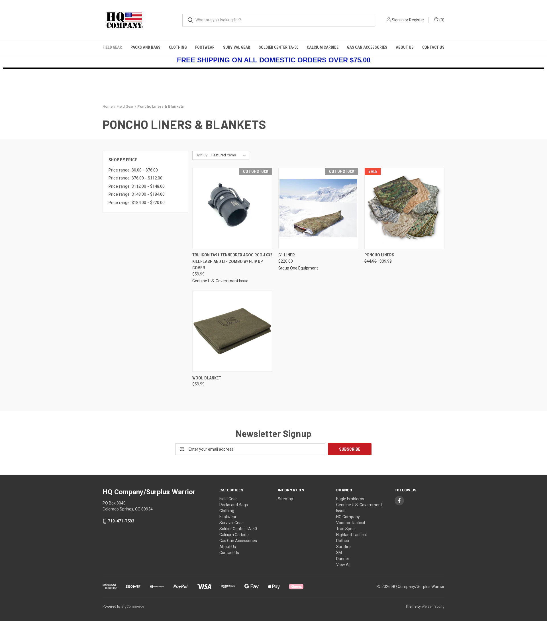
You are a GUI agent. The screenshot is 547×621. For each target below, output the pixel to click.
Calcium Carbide (322, 47)
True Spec (345, 528)
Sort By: (202, 155)
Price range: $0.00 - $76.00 (133, 170)
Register (416, 20)
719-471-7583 (121, 521)
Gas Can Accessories (367, 47)
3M (339, 552)
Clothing (178, 47)
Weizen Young (433, 606)
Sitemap (285, 499)
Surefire (343, 546)
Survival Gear (236, 47)
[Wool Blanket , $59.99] (232, 331)
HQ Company (348, 516)
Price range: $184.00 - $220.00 (137, 202)
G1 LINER (286, 255)
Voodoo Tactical (350, 522)
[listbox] (230, 155)
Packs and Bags (145, 47)
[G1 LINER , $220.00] (318, 208)
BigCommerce (132, 606)
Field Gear (112, 47)
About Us (405, 47)
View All (343, 564)
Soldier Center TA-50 (278, 47)
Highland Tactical (351, 534)
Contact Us (433, 47)
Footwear (205, 47)
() (441, 20)
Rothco (342, 540)
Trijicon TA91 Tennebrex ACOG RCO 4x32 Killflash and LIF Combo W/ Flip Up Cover (232, 261)
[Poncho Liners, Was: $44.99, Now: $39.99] (404, 208)
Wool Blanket (206, 378)
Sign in (398, 20)
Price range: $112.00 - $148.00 (137, 186)
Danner (342, 558)
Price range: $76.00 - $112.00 (135, 178)
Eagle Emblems (350, 499)
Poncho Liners (379, 255)
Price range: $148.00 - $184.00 (137, 194)
